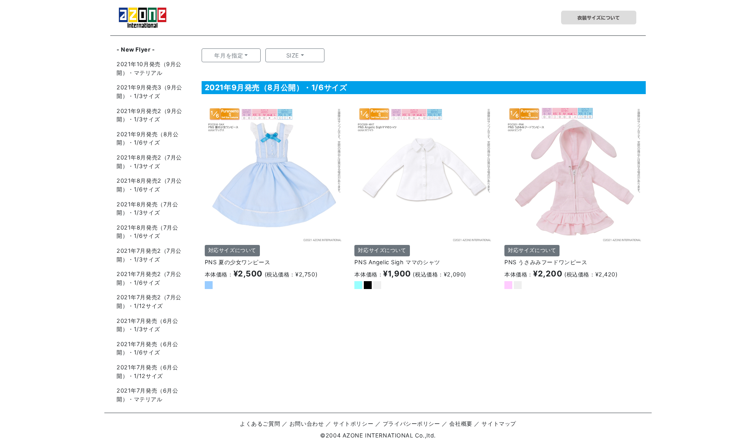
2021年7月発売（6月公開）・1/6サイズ (147, 348)
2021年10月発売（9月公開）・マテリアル (149, 68)
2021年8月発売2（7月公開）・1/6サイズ (149, 185)
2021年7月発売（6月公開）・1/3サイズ (147, 325)
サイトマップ (499, 423)
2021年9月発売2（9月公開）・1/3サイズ (149, 115)
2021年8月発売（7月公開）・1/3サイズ (147, 208)
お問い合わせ (306, 423)
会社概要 (460, 423)
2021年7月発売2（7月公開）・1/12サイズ (149, 301)
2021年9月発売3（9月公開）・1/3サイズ (149, 91)
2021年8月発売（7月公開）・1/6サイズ (147, 231)
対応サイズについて (232, 250)
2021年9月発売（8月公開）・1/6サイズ (148, 138)
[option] (274, 173)
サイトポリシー (353, 423)
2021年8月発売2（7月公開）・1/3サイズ (149, 161)
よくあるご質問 (260, 423)
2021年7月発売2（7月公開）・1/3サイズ (149, 255)
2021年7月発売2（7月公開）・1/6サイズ (149, 278)
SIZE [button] (292, 55)
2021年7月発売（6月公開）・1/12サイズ (147, 371)
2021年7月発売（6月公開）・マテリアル (147, 394)
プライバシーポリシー (411, 423)
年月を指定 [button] (228, 55)
